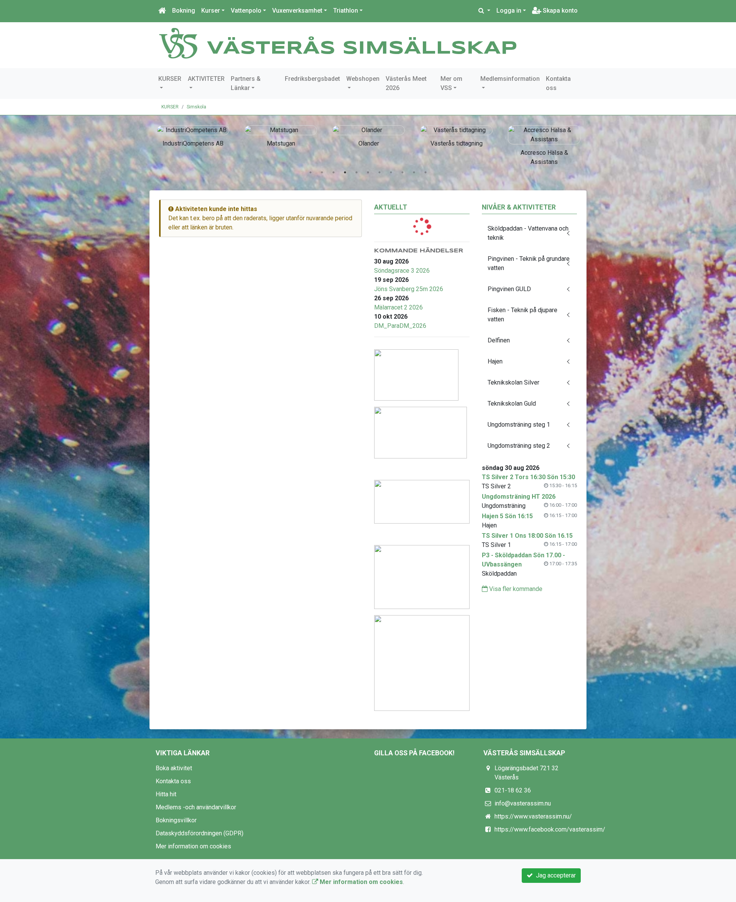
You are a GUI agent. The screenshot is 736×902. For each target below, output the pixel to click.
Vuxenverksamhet (297, 10)
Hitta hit (166, 794)
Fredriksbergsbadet (312, 78)
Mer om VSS (451, 83)
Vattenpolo (246, 10)
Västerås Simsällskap (362, 48)
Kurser (210, 10)
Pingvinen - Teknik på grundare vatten (529, 263)
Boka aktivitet (174, 768)
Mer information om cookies (193, 846)
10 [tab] (414, 172)
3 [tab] (333, 172)
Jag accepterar (554, 875)
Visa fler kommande (515, 589)
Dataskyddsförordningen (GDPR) (199, 833)
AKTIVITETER (206, 78)
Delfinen (499, 340)
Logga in (508, 10)
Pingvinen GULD (509, 289)
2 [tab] (322, 172)
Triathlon (345, 10)
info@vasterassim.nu (523, 803)
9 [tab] (402, 172)
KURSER (169, 78)
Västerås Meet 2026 (406, 83)
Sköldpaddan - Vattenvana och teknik (528, 233)
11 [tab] (425, 172)
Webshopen (363, 78)
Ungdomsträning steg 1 (519, 424)
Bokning (183, 10)
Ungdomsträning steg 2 (519, 445)
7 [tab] (379, 172)
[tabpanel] (199, 134)
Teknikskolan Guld (512, 403)
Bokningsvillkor (176, 820)
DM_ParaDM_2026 (400, 325)
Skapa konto (559, 10)
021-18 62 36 (513, 790)
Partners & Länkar (246, 83)
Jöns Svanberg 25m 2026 (408, 289)
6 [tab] (368, 172)
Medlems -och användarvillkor (196, 807)
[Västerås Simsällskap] (178, 42)
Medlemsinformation (510, 78)
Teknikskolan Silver (513, 382)
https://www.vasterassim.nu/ (533, 816)
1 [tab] (310, 172)
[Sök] (484, 10)
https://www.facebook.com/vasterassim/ (550, 829)
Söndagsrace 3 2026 (402, 270)
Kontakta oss (558, 83)
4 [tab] (345, 172)
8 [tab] (391, 172)
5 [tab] (356, 172)
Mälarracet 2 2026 (398, 307)
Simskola (196, 107)
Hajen (495, 361)
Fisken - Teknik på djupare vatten (522, 314)
